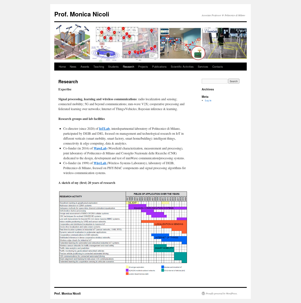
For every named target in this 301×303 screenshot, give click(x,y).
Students (113, 66)
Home (62, 66)
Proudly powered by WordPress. (222, 293)
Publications (159, 66)
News (73, 66)
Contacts (217, 66)
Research (128, 66)
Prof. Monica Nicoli (81, 13)
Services (203, 66)
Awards (84, 66)
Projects (143, 66)
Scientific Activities (182, 66)
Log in (208, 100)
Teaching (98, 66)
